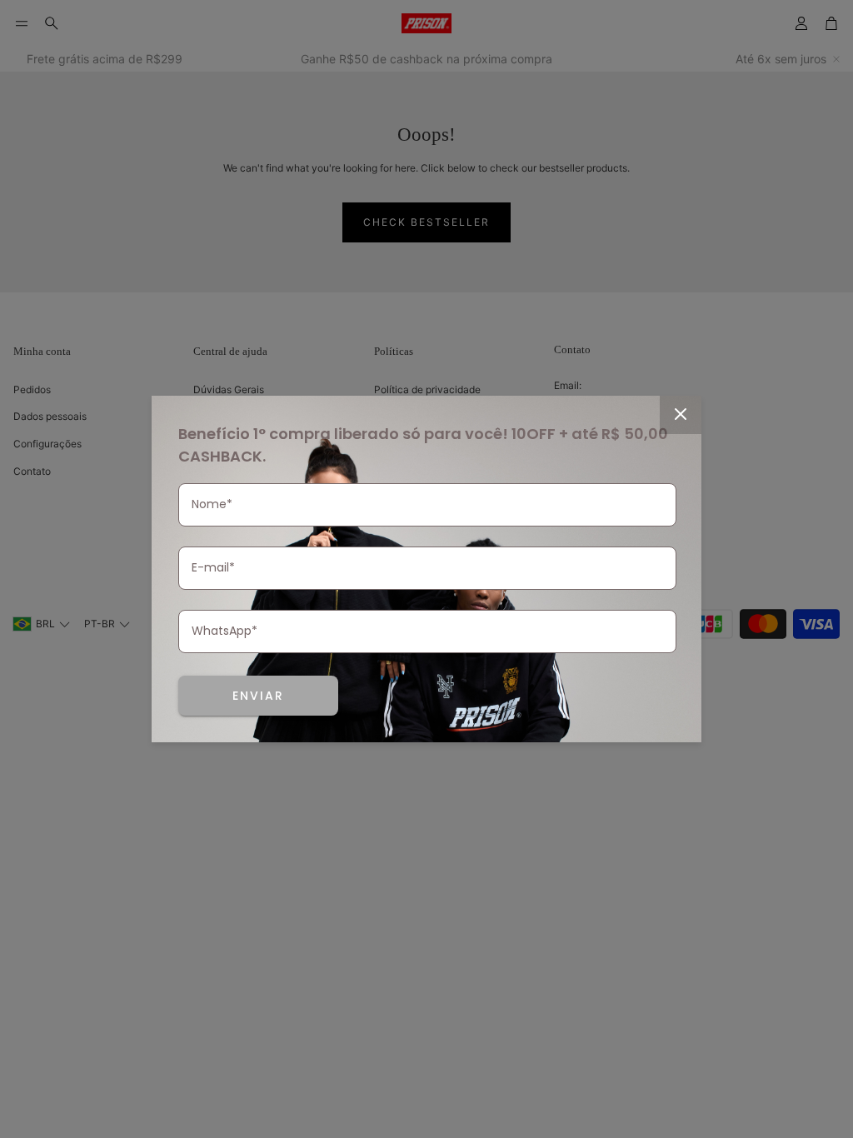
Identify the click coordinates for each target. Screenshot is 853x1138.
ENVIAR (258, 695)
